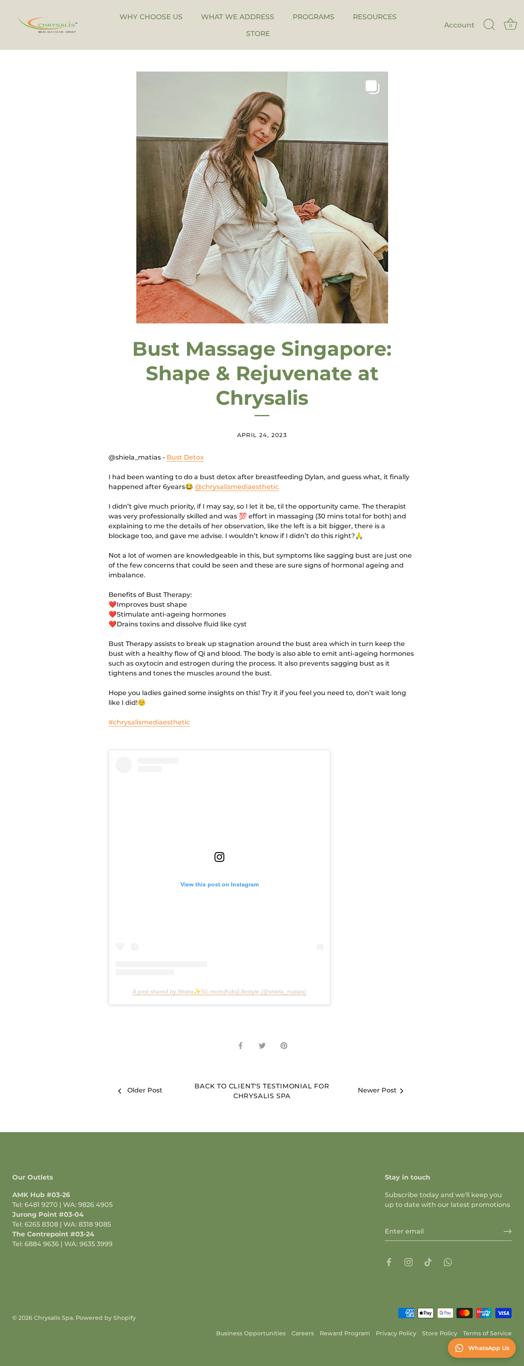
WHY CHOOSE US (151, 16)
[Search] (489, 25)
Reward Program (345, 1333)
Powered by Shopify (106, 1317)
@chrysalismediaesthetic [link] (237, 487)
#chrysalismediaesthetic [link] (149, 722)
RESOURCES (375, 16)
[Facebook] (389, 1262)
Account (459, 24)
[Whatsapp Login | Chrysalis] (448, 1262)
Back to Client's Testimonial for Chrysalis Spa (262, 1091)
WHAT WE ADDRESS (237, 16)
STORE (258, 33)
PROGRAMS (313, 16)
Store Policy (439, 1333)
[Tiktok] (428, 1262)
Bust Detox (185, 457)
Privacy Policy (396, 1333)
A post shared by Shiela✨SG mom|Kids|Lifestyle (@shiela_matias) (219, 991)
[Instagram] (408, 1262)
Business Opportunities (251, 1333)
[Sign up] (508, 1231)
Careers (302, 1333)
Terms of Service (487, 1333)
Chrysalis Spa (53, 1317)
